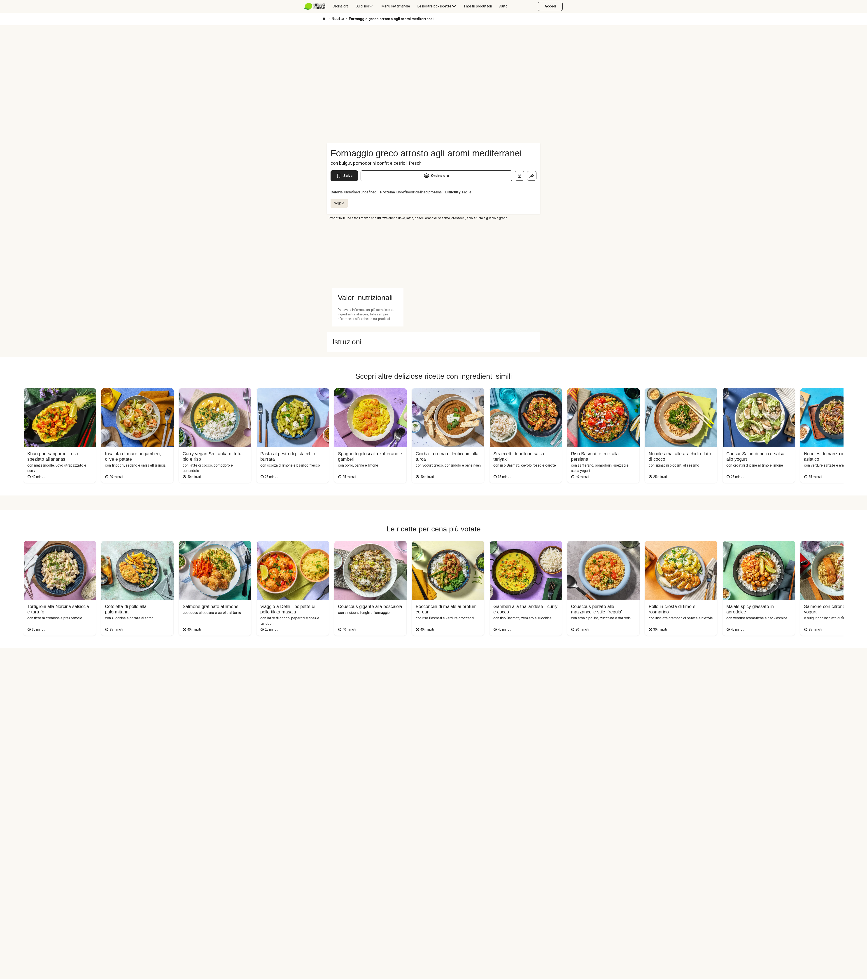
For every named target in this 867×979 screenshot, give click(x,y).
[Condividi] (531, 176)
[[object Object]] (519, 176)
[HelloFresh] (314, 6)
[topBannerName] (433, 38)
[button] (368, 297)
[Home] (324, 19)
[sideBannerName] (368, 254)
